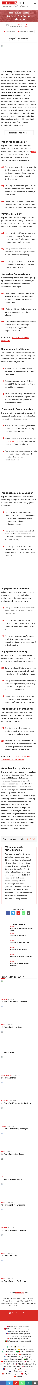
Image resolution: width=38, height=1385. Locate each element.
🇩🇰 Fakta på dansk (11, 1354)
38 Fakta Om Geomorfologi (19, 942)
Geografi (26, 12)
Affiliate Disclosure (6, 1303)
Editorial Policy (16, 1298)
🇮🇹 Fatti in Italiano (8, 1352)
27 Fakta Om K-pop (9, 1052)
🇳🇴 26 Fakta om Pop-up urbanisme (18, 1339)
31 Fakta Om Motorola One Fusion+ (16, 1103)
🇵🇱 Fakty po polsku (28, 1366)
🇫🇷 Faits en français (9, 1349)
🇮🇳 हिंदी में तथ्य (28, 1359)
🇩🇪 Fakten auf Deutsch (22, 1347)
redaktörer (9, 881)
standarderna (27, 872)
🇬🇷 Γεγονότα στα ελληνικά (13, 1359)
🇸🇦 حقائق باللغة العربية (26, 1357)
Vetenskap (18, 12)
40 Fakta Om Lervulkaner (18, 949)
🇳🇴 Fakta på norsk (25, 1354)
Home (11, 12)
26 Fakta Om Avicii (9, 1256)
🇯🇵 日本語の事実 (29, 1361)
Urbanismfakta (23, 39)
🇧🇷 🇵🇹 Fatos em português (25, 1352)
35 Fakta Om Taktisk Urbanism (14, 1001)
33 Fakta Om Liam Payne (11, 1179)
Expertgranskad (10, 31)
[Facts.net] (13, 3)
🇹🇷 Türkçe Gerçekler (27, 1374)
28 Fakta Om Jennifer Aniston (13, 1281)
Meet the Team (28, 1298)
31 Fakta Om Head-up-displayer (14, 1129)
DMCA (16, 1303)
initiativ (33, 151)
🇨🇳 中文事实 (18, 1376)
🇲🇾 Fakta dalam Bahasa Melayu (26, 1364)
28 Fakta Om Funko (9, 1078)
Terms (23, 1303)
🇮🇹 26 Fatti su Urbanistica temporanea (18, 1336)
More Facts (23, 1306)
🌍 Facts (10, 1347)
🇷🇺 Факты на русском (25, 1369)
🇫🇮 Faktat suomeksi (10, 1357)
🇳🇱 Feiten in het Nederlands (11, 1366)
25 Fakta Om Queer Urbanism (13, 1230)
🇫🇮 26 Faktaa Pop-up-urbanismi (18, 1331)
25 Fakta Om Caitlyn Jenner (12, 1154)
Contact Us (19, 1301)
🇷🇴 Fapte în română (9, 1369)
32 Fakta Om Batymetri (18, 935)
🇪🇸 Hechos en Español (25, 1349)
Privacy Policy (31, 1303)
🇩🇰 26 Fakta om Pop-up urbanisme (18, 1326)
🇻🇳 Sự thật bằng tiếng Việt (10, 1374)
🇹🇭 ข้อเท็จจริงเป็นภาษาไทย (18, 1371)
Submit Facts (13, 1306)
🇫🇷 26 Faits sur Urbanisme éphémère (18, 1334)
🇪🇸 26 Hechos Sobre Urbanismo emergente (18, 1329)
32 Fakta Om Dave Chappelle (13, 1205)
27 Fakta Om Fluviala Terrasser (21, 956)
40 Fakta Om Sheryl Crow (11, 1027)
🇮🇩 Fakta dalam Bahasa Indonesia (12, 1361)
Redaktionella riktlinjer (26, 31)
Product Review (8, 1301)
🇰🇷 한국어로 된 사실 (7, 1364)
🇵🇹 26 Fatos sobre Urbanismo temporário (18, 1341)
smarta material (14, 441)
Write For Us (29, 1301)
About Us (6, 1298)
